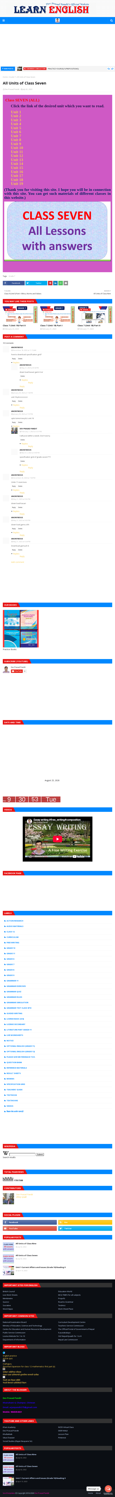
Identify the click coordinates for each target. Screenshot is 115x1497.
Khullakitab (7, 1434)
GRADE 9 (10, 975)
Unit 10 (17, 148)
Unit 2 (16, 116)
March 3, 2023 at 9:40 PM (30, 453)
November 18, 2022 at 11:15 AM (24, 350)
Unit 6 (16, 132)
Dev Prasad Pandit (12, 89)
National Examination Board (15, 1322)
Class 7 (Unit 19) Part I (51, 325)
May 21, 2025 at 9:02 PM (21, 499)
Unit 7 (16, 136)
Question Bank (14, 1062)
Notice (10, 1040)
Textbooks (12, 1100)
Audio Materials (15, 926)
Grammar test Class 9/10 (19, 1008)
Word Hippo (8, 1309)
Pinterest (62, 1437)
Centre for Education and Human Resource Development (27, 1329)
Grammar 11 (13, 980)
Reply (14, 359)
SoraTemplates (9, 1493)
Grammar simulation (17, 1002)
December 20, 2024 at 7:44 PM (24, 478)
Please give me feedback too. (21, 1057)
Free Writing (13, 942)
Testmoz (61, 1305)
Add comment (17, 562)
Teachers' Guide (14, 1089)
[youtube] (30, 1228)
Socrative (7, 1305)
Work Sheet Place (65, 1309)
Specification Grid (16, 1084)
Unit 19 (17, 184)
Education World (65, 1291)
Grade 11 (11, 953)
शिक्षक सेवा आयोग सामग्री (15, 1111)
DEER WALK (63, 1430)
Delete (20, 359)
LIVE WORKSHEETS (15, 1035)
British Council (9, 1291)
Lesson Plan (63, 1434)
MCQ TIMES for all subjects (69, 1295)
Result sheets (14, 1073)
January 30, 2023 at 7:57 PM (23, 414)
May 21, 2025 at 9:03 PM (21, 520)
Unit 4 (16, 124)
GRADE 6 (10, 959)
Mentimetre (8, 1298)
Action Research (15, 921)
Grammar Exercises (16, 986)
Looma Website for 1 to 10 (14, 1336)
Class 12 (11, 931)
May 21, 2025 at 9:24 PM (21, 541)
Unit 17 (17, 176)
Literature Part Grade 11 (19, 1029)
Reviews (10, 1078)
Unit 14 (17, 164)
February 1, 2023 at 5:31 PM (31, 431)
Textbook (12, 1095)
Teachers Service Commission (71, 1325)
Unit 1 (16, 112)
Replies (16, 362)
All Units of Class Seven (27, 1255)
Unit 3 (16, 120)
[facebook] (30, 1222)
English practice (10, 1355)
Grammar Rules (14, 997)
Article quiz (8, 1358)
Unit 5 (16, 128)
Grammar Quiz (14, 991)
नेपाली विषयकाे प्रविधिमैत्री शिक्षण (14, 1382)
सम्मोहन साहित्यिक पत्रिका (12, 1372)
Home (5, 77)
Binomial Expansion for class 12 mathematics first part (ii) (29, 1366)
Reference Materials (17, 1068)
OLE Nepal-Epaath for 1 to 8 (69, 1336)
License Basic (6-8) (15, 1019)
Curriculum (13, 937)
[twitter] (85, 1228)
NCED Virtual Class (66, 1427)
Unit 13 (17, 160)
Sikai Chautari (9, 1437)
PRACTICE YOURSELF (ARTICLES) (61, 68)
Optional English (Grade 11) (21, 1046)
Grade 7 (12, 77)
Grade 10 (11, 948)
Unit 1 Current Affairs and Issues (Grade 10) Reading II (41, 1267)
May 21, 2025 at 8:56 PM (30, 368)
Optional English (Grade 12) (21, 1051)
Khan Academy (9, 1427)
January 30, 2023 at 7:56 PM (23, 393)
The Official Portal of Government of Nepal (76, 1329)
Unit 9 (16, 144)
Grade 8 (10, 970)
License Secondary (16, 1024)
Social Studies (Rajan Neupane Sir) (17, 1441)
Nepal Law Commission (68, 1339)
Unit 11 (17, 152)
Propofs (61, 1298)
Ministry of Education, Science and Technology (22, 1325)
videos (10, 1106)
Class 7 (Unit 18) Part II (89, 325)
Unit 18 (17, 180)
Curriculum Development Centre (71, 1322)
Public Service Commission (14, 1332)
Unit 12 (17, 156)
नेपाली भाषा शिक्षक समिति (11, 1380)
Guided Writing (14, 1013)
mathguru (7, 1364)
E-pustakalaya (64, 1332)
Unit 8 (16, 140)
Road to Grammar (65, 1302)
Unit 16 (17, 172)
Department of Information (14, 1339)
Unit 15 (17, 168)
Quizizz (6, 1302)
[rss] (85, 1222)
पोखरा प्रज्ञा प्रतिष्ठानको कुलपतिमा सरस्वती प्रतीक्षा (21, 1374)
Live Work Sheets (10, 1295)
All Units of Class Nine (26, 1243)
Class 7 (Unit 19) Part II (14, 325)
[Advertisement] (57, 45)
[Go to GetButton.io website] (108, 1494)
